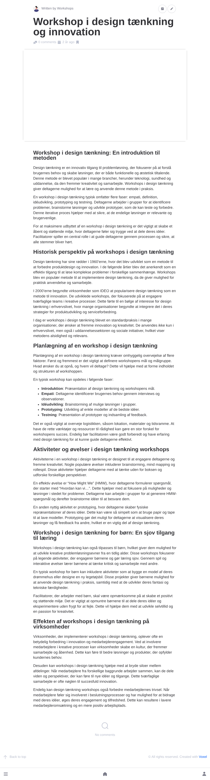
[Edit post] (172, 8)
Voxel (203, 757)
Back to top (18, 757)
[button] (5, 774)
